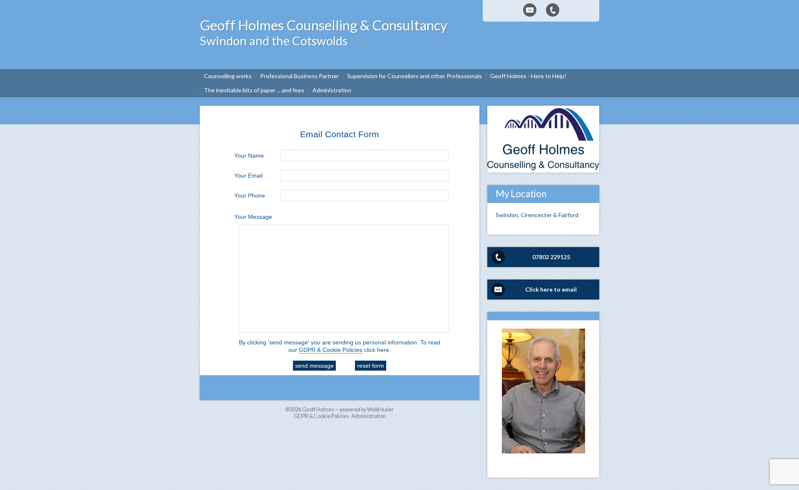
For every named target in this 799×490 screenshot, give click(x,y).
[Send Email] (530, 10)
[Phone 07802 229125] (552, 10)
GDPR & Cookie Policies (330, 349)
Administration (368, 416)
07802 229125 (551, 256)
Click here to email (551, 289)
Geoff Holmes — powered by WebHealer (348, 409)
